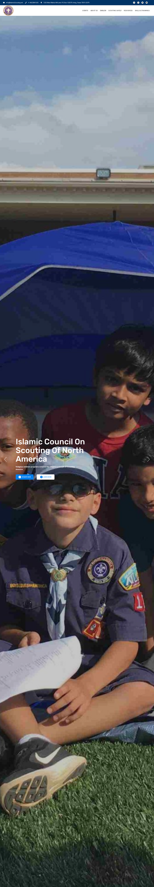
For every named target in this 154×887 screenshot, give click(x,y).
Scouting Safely (115, 10)
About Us (94, 10)
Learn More (47, 477)
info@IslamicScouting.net (14, 2)
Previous (5, 459)
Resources (128, 10)
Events (85, 10)
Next (148, 459)
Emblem (103, 10)
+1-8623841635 (33, 2)
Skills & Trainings (142, 10)
